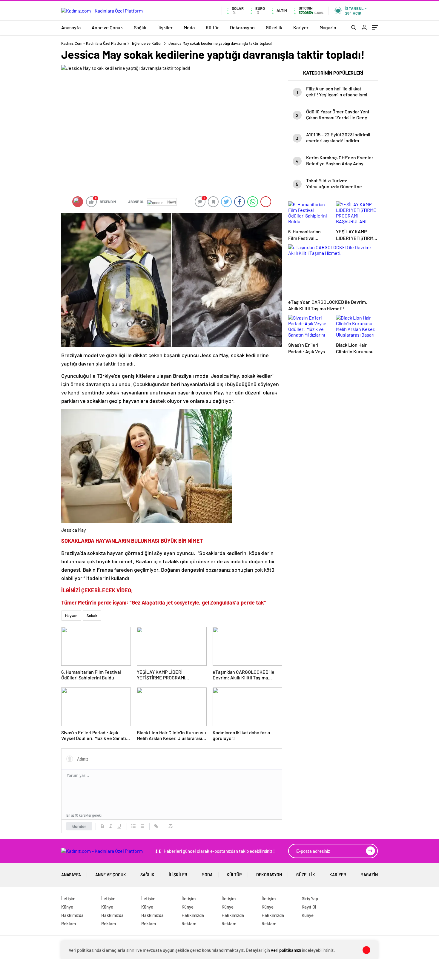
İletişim (68, 898)
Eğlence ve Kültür (147, 43)
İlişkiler (165, 27)
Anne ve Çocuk (107, 27)
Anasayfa (71, 27)
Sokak (92, 615)
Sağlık (140, 27)
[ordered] (133, 826)
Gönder (79, 826)
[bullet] (142, 826)
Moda (189, 27)
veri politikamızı (286, 950)
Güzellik (274, 27)
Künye (67, 906)
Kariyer (300, 27)
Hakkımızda (72, 915)
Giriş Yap (310, 898)
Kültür (212, 27)
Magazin (328, 27)
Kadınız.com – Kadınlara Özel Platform (93, 43)
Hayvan (71, 615)
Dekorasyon (242, 27)
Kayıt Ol (309, 906)
